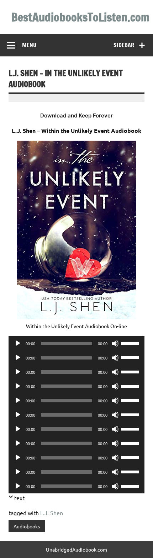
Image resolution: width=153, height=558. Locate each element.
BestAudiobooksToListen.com (80, 17)
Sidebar (124, 45)
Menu (29, 45)
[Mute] (115, 343)
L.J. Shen (51, 512)
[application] (76, 343)
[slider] (131, 342)
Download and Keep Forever (76, 115)
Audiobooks (27, 526)
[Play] (17, 343)
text (19, 497)
